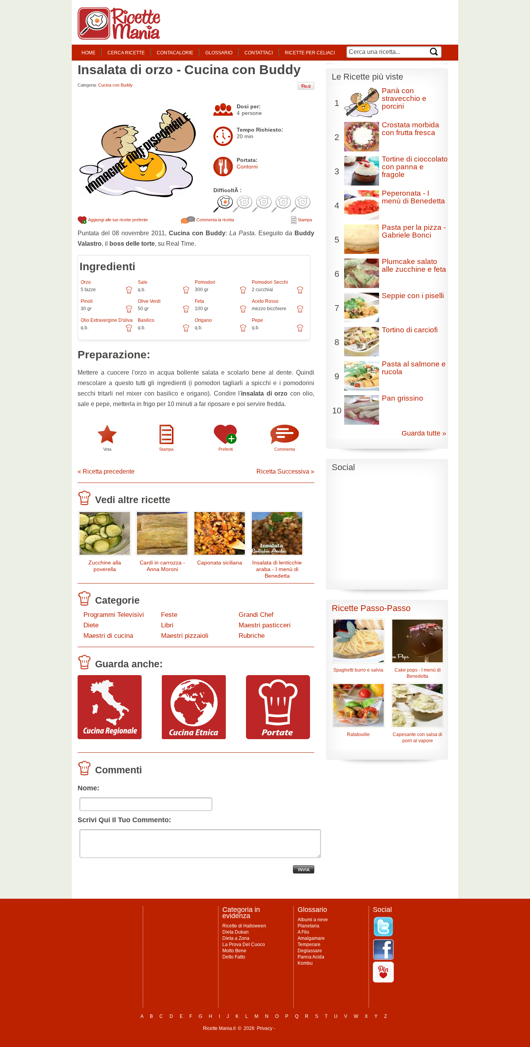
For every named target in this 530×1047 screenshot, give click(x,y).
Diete (91, 625)
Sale (142, 282)
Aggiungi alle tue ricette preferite (117, 219)
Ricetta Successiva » (285, 471)
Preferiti (225, 449)
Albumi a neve (313, 919)
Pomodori (205, 282)
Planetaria (308, 926)
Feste (169, 614)
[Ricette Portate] (278, 737)
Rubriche (252, 635)
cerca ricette (126, 53)
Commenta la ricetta (214, 219)
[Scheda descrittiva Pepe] (300, 330)
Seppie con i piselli (413, 296)
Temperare (309, 944)
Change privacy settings (301, 1028)
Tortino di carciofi (410, 330)
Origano (203, 320)
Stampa (304, 219)
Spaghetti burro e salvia (358, 670)
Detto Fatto (233, 957)
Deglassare (310, 950)
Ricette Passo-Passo (371, 608)
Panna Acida (311, 957)
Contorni (247, 166)
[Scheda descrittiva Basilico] (186, 330)
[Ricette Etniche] (194, 737)
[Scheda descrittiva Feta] (243, 311)
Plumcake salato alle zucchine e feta (414, 265)
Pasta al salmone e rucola (414, 368)
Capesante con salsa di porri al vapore (417, 737)
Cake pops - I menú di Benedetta (418, 673)
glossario (218, 53)
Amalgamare (311, 938)
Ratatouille (358, 734)
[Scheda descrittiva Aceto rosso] (300, 311)
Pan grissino (402, 398)
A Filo (303, 932)
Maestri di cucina (108, 635)
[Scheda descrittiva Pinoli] (129, 311)
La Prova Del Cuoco (243, 944)
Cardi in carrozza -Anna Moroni (162, 565)
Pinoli (87, 301)
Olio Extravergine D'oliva (107, 320)
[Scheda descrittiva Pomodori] (243, 292)
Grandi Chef (256, 614)
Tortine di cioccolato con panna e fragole (415, 167)
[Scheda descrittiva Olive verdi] (186, 311)
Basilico (146, 320)
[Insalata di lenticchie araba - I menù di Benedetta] (277, 535)
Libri (167, 625)
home (88, 53)
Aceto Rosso (265, 301)
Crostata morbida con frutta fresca (410, 129)
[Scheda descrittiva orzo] (129, 292)
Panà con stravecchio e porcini (404, 98)
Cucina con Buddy (115, 85)
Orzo (86, 282)
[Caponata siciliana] (219, 535)
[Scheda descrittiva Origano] (243, 330)
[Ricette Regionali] (110, 737)
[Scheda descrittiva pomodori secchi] (300, 292)
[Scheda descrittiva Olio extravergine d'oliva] (129, 330)
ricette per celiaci (310, 53)
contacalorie (175, 53)
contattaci (258, 53)
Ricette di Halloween (244, 926)
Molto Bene (234, 950)
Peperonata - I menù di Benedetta (413, 197)
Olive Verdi (149, 301)
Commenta (284, 449)
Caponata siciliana (219, 562)
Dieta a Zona (235, 938)
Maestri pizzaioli (184, 635)
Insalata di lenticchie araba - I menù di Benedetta (277, 569)
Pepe (257, 320)
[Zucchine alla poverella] (105, 535)
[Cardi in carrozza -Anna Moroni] (162, 535)
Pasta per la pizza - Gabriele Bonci (414, 231)
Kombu (305, 963)
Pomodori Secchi (270, 282)
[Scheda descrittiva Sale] (186, 292)
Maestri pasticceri (265, 625)
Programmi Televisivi (113, 614)
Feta (199, 301)
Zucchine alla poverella (104, 565)
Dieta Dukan (235, 932)
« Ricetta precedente (106, 471)
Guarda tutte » (424, 433)
